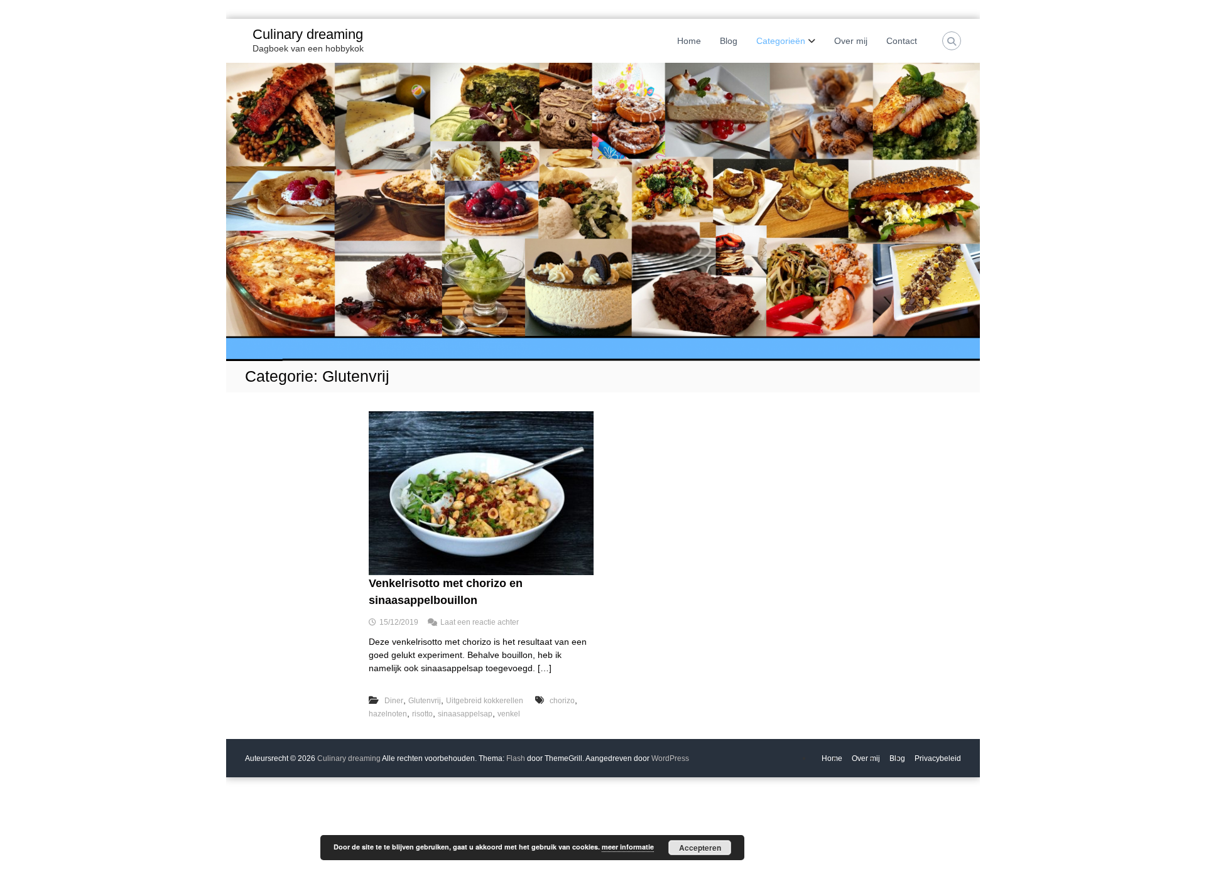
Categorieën (780, 41)
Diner (393, 700)
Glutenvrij (424, 700)
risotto (422, 713)
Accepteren (700, 847)
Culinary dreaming (308, 34)
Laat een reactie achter (479, 622)
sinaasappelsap (465, 713)
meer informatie (628, 846)
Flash (515, 758)
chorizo (562, 700)
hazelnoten (388, 713)
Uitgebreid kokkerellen (484, 700)
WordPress (670, 758)
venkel (508, 713)
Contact (901, 41)
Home (689, 41)
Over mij (850, 41)
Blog (728, 41)
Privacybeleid (938, 758)
